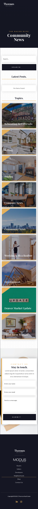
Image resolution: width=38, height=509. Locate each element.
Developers (19, 472)
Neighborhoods (19, 476)
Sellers (19, 469)
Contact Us (19, 482)
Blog (19, 479)
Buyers (19, 466)
